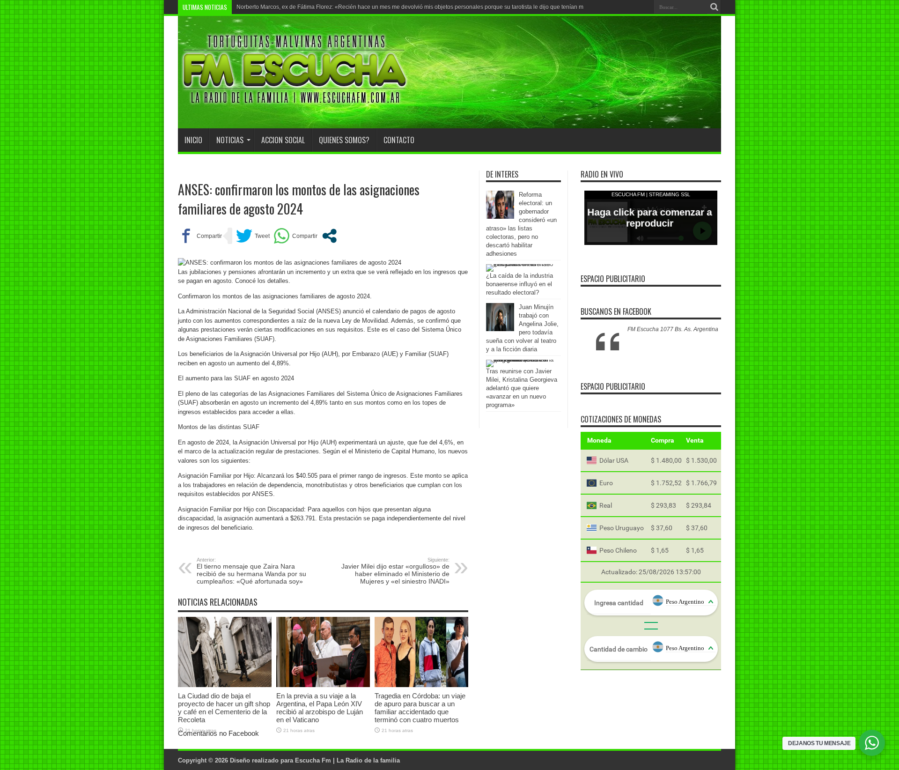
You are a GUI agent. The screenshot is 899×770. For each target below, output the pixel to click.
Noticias (229, 140)
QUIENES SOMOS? (344, 140)
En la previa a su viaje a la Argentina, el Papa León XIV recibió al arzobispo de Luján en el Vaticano (319, 708)
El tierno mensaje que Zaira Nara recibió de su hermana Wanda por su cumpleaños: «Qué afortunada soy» (251, 571)
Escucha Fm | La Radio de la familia (347, 760)
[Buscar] (714, 7)
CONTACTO (398, 140)
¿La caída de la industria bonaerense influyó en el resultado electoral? (519, 284)
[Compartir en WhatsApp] (295, 236)
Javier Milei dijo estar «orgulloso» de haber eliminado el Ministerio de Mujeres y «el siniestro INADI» (395, 571)
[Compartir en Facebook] (200, 236)
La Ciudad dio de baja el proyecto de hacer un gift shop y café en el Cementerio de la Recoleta (224, 708)
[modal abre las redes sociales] (329, 236)
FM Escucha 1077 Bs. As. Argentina (672, 329)
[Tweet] (253, 236)
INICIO (193, 140)
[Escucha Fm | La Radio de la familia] (295, 105)
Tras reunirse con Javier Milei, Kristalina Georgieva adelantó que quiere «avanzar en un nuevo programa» (521, 388)
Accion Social (283, 140)
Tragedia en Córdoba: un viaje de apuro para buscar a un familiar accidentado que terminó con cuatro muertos (420, 708)
